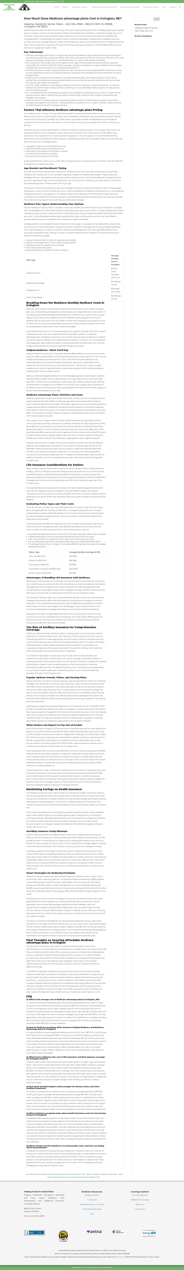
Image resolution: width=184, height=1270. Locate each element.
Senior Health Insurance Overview (102, 1174)
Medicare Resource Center (104, 7)
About (65, 7)
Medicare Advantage (92, 1209)
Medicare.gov (120, 1257)
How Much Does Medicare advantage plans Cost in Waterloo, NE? (55, 1174)
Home (56, 7)
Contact (173, 7)
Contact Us (140, 1209)
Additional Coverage (130, 7)
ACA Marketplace (151, 7)
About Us (140, 1204)
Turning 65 (92, 1200)
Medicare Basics (92, 1195)
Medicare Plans (79, 7)
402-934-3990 (74, 24)
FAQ (164, 7)
